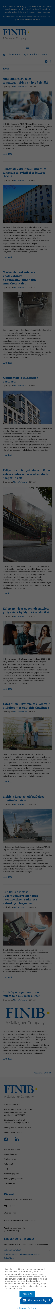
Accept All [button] (27, 1294)
